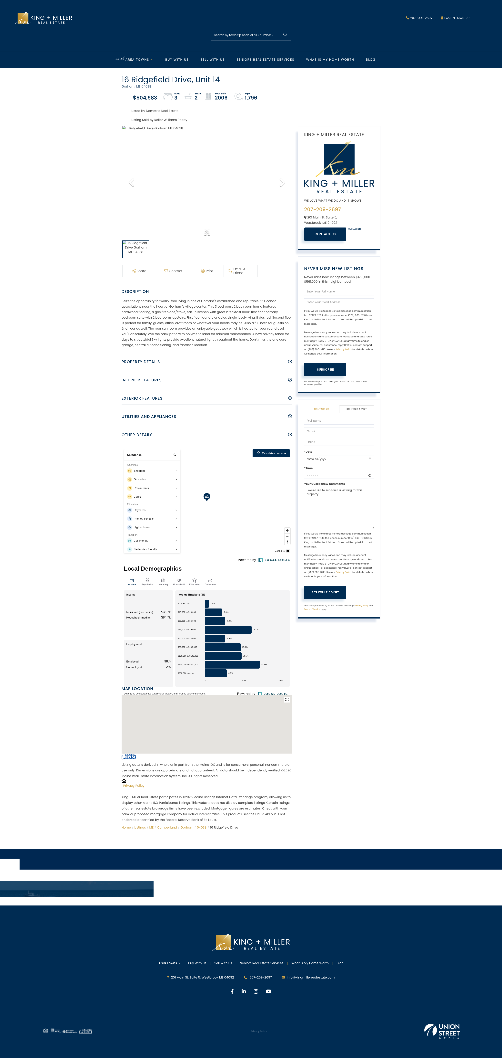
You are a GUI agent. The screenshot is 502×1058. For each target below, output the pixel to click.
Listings (140, 827)
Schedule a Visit (356, 409)
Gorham (186, 827)
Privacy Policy (134, 785)
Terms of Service (312, 609)
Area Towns (137, 59)
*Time (308, 468)
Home (126, 827)
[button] (285, 35)
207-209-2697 (421, 18)
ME (151, 827)
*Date (308, 452)
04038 (202, 827)
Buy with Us (177, 59)
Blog (371, 59)
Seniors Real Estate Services (265, 59)
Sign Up (463, 18)
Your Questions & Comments (324, 484)
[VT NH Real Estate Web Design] (442, 1031)
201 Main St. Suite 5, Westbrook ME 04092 (202, 977)
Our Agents (355, 228)
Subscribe (325, 369)
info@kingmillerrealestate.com (311, 977)
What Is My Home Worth (310, 963)
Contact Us (325, 234)
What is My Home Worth (330, 59)
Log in (449, 18)
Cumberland (167, 827)
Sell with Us (213, 59)
